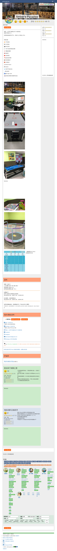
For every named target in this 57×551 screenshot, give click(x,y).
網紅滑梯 (34, 461)
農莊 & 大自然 (14, 465)
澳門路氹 (11, 499)
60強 (24, 461)
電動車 (38, 465)
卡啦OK (26, 465)
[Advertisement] (14, 189)
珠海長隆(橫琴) (12, 494)
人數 (5, 518)
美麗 (50, 465)
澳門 (10, 497)
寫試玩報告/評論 (9, 361)
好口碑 (11, 461)
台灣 (10, 509)
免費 (7, 465)
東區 (10, 477)
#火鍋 (23, 344)
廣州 (10, 496)
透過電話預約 (24, 319)
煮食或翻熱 (10, 466)
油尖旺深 (11, 472)
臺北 (10, 510)
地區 (38, 516)
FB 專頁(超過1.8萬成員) (9, 541)
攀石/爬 (42, 465)
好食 (13, 463)
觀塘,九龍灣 (11, 470)
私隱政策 (5, 548)
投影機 (35, 465)
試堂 (19, 497)
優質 (16, 463)
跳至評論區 (5, 25)
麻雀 (23, 465)
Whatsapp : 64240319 (10, 326)
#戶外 (18, 344)
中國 (10, 493)
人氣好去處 (39, 461)
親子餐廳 (31, 473)
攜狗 (45, 465)
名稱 (21, 518)
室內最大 (6, 463)
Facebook (7, 332)
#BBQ (20, 344)
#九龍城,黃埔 (14, 344)
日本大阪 (11, 503)
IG (4, 543)
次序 (38, 518)
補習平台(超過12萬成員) (8, 537)
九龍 (10, 468)
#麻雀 (25, 344)
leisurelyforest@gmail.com (11, 336)
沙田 (12, 484)
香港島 (10, 474)
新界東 (12, 480)
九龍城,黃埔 (11, 471)
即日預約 (15, 461)
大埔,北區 (11, 485)
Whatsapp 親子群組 (8, 545)
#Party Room (9, 344)
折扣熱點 (6, 461)
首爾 (10, 507)
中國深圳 (11, 489)
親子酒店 (44, 473)
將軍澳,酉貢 (11, 487)
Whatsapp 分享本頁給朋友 (11, 339)
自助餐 (14, 466)
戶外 (9, 465)
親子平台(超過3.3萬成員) (8, 539)
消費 (21, 516)
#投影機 (36, 344)
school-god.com (5, 1)
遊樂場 (5, 473)
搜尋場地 (6, 516)
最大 (10, 463)
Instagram (7, 334)
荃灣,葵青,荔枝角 (12, 481)
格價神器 (29, 461)
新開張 (49, 461)
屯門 (10, 483)
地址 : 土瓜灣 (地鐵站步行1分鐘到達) (13, 330)
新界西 (13, 479)
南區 (12, 477)
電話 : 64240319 (9, 322)
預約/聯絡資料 (7, 27)
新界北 (49, 476)
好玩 (19, 463)
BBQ (18, 465)
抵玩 (22, 463)
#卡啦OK (28, 344)
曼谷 (10, 513)
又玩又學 (6, 466)
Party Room (18, 474)
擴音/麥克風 (31, 465)
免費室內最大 (27, 463)
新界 (10, 479)
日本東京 (11, 504)
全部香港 (50, 469)
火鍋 (21, 465)
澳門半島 (11, 500)
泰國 (10, 512)
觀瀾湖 (10, 490)
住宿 (48, 465)
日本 (10, 502)
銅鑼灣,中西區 (11, 475)
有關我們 (17, 535)
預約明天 (20, 461)
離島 (10, 484)
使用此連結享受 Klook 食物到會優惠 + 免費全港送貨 (15, 349)
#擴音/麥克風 (32, 344)
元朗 (12, 483)
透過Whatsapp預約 (15, 319)
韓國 (10, 506)
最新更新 (45, 461)
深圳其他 (11, 491)
